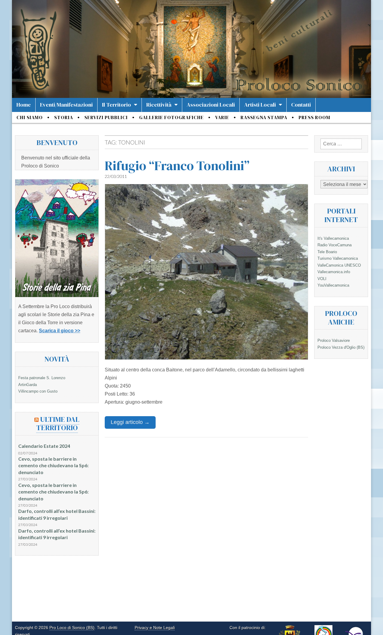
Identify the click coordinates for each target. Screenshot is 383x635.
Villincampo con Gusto (37, 391)
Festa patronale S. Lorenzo (41, 378)
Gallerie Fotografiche (171, 117)
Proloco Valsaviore (333, 340)
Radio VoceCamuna (334, 245)
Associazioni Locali (211, 104)
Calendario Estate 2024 (44, 446)
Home (23, 104)
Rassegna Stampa (264, 117)
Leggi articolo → (130, 422)
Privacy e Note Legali (155, 627)
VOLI (321, 278)
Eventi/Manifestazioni (66, 104)
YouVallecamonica (333, 285)
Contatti (301, 104)
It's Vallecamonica (333, 238)
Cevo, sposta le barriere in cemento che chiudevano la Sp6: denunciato (53, 465)
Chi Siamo (29, 117)
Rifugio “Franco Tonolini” (177, 165)
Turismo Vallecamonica (337, 258)
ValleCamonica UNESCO (339, 265)
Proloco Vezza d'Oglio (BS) (340, 347)
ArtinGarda (27, 384)
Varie (222, 117)
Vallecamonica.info (333, 272)
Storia (63, 117)
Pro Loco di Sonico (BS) (72, 627)
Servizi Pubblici (106, 117)
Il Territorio (116, 104)
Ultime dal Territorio (58, 423)
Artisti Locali (260, 104)
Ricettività (158, 104)
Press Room (314, 117)
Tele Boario (327, 252)
